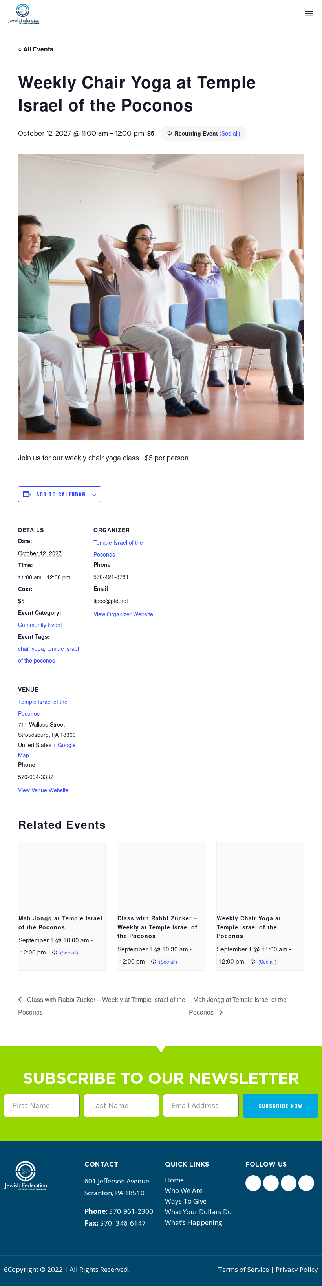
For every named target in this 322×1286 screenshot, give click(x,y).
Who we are (184, 1190)
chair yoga (31, 648)
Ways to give (186, 1200)
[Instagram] (288, 1183)
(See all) (230, 133)
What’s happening (193, 1222)
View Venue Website (43, 790)
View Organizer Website (123, 614)
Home (174, 1179)
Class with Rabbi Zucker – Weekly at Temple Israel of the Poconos (157, 927)
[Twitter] (271, 1183)
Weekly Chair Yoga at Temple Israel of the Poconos (249, 927)
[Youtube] (306, 1183)
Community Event (40, 624)
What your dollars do (198, 1211)
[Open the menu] (309, 14)
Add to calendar (61, 494)
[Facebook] (253, 1183)
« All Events (35, 48)
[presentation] (61, 874)
